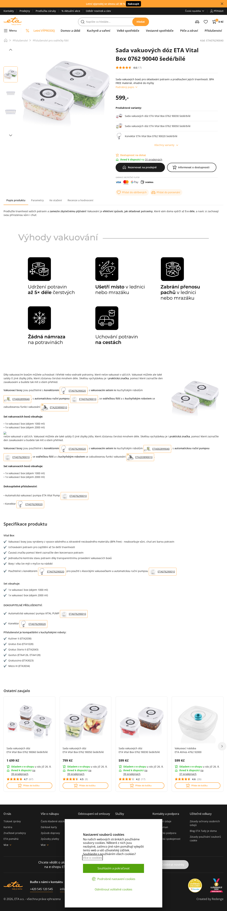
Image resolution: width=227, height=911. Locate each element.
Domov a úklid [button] (70, 31)
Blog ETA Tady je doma (203, 831)
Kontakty (9, 11)
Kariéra (8, 827)
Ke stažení (55, 200)
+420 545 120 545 (41, 889)
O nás (7, 814)
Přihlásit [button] (218, 11)
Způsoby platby (50, 839)
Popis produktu (15, 200)
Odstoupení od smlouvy (94, 814)
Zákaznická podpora (164, 833)
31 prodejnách (153, 159)
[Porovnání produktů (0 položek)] (197, 22)
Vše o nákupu (50, 814)
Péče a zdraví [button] (189, 31)
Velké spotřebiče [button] (128, 31)
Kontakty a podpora (166, 814)
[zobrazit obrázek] (11, 50)
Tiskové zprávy (12, 821)
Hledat (141, 21)
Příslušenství (20, 40)
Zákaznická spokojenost (166, 839)
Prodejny (25, 11)
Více (6, 845)
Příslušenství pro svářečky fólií (51, 40)
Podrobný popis (125, 87)
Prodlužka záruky (46, 11)
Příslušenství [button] (213, 31)
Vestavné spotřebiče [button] (159, 31)
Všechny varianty (164, 145)
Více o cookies (92, 858)
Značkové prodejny (15, 833)
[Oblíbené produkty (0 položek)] (206, 22)
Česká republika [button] (193, 10)
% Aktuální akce (71, 11)
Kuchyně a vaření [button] (98, 31)
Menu (13, 30)
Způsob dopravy (50, 833)
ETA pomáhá (11, 839)
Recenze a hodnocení (80, 200)
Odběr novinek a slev (98, 11)
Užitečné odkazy (201, 814)
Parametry (37, 200)
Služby (119, 814)
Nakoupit (133, 3)
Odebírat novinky (172, 865)
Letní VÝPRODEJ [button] (44, 31)
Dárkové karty (49, 827)
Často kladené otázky (53, 821)
